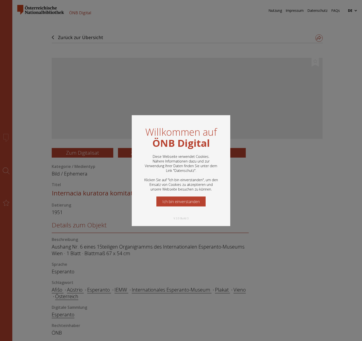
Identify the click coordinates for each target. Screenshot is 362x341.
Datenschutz (184, 170)
